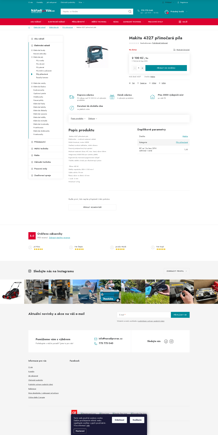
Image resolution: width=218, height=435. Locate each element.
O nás (30, 2)
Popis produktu (77, 118)
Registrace (184, 2)
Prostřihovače (38, 127)
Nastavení (80, 431)
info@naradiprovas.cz (110, 338)
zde (88, 425)
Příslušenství (40, 142)
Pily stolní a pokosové (43, 71)
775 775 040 (147, 10)
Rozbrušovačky (38, 90)
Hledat (130, 12)
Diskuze (91, 118)
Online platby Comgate (36, 397)
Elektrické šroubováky (41, 124)
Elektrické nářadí (42, 45)
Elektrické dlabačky (40, 110)
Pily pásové (40, 67)
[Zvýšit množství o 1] (142, 68)
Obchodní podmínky (68, 2)
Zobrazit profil (175, 271)
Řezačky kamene (42, 77)
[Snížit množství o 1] (135, 68)
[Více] (183, 21)
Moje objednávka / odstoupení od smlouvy (43, 393)
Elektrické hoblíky (39, 117)
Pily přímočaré (42, 74)
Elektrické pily (38, 57)
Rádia (37, 155)
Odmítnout (119, 420)
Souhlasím (137, 420)
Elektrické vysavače (40, 114)
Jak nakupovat (52, 2)
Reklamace (32, 389)
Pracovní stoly (40, 168)
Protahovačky (38, 134)
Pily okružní (40, 64)
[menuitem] (37, 21)
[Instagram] (171, 341)
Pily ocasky (40, 60)
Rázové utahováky (39, 54)
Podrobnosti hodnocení (160, 43)
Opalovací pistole (39, 93)
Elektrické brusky (39, 50)
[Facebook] (166, 341)
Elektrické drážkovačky (41, 131)
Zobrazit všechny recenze (59, 237)
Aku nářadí (39, 38)
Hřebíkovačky (38, 97)
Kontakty (40, 2)
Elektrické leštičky (39, 107)
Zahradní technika (42, 162)
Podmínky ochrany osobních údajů (40, 384)
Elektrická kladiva (39, 87)
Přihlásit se (180, 315)
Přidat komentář (92, 207)
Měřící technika (41, 148)
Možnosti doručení (183, 50)
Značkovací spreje (42, 175)
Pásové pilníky (38, 100)
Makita (152, 77)
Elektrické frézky (39, 104)
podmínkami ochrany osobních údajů (151, 321)
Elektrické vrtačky (39, 83)
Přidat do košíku (166, 68)
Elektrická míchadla (40, 121)
